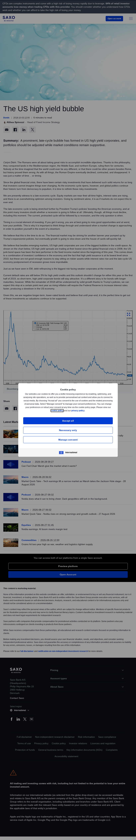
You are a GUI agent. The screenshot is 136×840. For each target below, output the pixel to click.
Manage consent (68, 439)
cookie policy (64, 410)
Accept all (68, 420)
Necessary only (68, 430)
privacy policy (86, 410)
